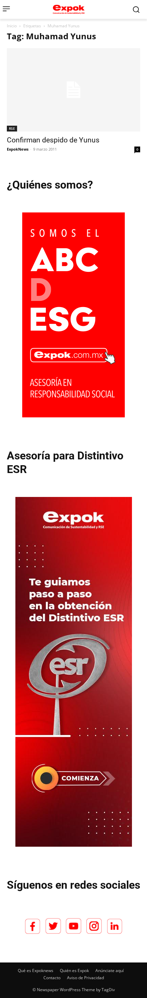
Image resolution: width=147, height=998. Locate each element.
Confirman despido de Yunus (53, 140)
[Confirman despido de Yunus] (73, 89)
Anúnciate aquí (109, 970)
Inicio (12, 26)
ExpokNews (17, 149)
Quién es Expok (74, 970)
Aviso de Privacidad (85, 978)
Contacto (52, 978)
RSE (12, 128)
